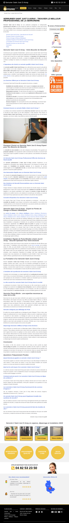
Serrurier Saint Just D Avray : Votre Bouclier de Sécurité (19, 34)
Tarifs (21, 513)
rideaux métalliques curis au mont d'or (26, 216)
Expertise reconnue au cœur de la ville (15, 43)
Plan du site (22, 511)
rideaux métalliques (24, 213)
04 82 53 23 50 (59, 2)
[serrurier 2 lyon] (6, 9)
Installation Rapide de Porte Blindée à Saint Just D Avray (19, 39)
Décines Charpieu (40, 216)
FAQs (7, 46)
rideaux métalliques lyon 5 (9, 216)
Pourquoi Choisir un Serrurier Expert (15, 36)
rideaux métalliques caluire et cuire (11, 215)
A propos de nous (26, 513)
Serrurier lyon (8, 511)
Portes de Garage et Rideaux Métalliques (16, 38)
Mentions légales (23, 514)
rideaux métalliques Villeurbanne (38, 213)
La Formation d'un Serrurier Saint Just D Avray (17, 41)
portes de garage (10, 213)
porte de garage (35, 245)
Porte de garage (12, 514)
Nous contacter (29, 511)
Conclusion (9, 45)
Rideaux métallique (8, 516)
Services (6, 514)
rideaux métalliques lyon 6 (40, 215)
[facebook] (36, 512)
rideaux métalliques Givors (27, 215)
